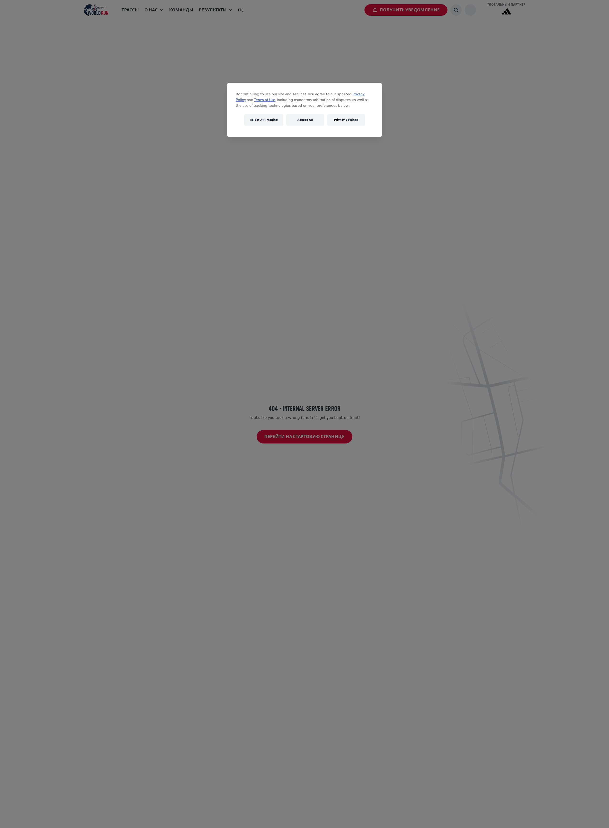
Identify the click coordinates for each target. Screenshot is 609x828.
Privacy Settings (346, 120)
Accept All (305, 120)
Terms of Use (264, 100)
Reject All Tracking (264, 120)
